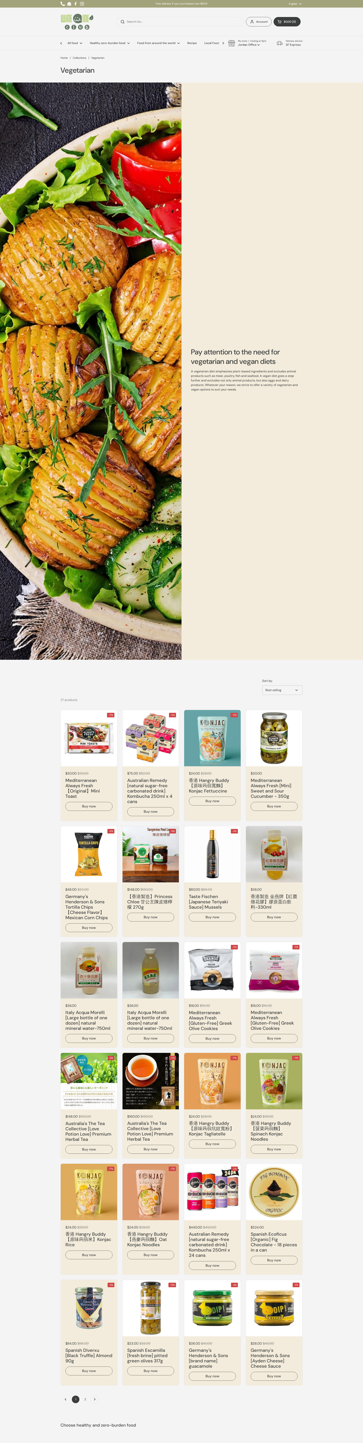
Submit (121, 22)
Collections (79, 57)
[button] (287, 21)
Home (64, 57)
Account (262, 22)
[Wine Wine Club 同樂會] (77, 21)
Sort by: (267, 681)
